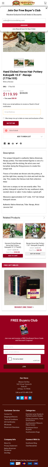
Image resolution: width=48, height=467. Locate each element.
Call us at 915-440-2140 (24, 392)
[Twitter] (17, 143)
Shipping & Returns (11, 417)
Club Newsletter (31, 446)
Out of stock (35, 254)
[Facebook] (4, 143)
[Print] (13, 143)
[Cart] (46, 2)
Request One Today (23, 307)
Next (43, 217)
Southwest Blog (31, 443)
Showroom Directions (11, 427)
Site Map (7, 453)
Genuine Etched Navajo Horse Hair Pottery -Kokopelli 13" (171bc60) (13, 245)
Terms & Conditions (11, 419)
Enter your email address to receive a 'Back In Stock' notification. (21, 105)
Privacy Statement (10, 446)
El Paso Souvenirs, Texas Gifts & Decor (34, 419)
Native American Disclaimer (10, 449)
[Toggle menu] (3, 3)
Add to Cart (13, 256)
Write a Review (8, 82)
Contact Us (8, 414)
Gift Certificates (9, 422)
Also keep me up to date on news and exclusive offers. (24, 118)
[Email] (8, 143)
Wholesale (7, 425)
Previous (41, 217)
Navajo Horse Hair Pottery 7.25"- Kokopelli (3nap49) (35, 244)
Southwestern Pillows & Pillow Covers (34, 424)
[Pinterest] (21, 143)
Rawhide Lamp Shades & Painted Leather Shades (34, 415)
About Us (7, 443)
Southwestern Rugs (33, 432)
